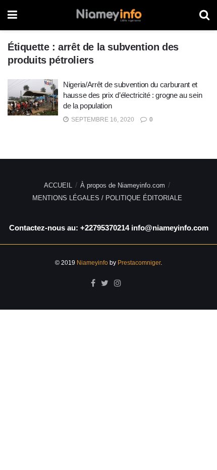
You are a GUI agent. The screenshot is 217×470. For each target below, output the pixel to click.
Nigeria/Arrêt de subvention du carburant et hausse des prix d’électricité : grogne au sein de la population (132, 95)
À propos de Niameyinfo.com (122, 185)
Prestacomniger (139, 262)
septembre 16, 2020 (102, 119)
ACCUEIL (58, 185)
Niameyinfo (92, 262)
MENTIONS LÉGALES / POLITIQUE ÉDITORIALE (107, 198)
